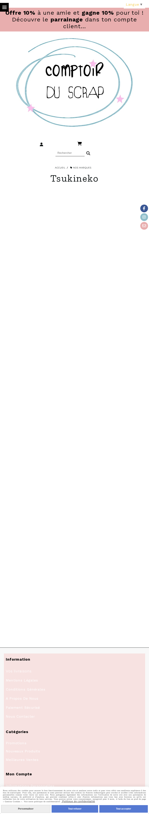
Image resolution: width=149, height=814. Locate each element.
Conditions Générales (25, 689)
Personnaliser (26, 808)
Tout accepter (123, 808)
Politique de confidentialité (78, 801)
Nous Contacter (20, 716)
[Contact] (144, 226)
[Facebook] (144, 208)
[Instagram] (144, 217)
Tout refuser (74, 808)
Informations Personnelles (30, 786)
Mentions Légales (22, 680)
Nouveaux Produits (23, 751)
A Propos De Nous (22, 698)
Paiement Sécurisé (23, 707)
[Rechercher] (88, 152)
